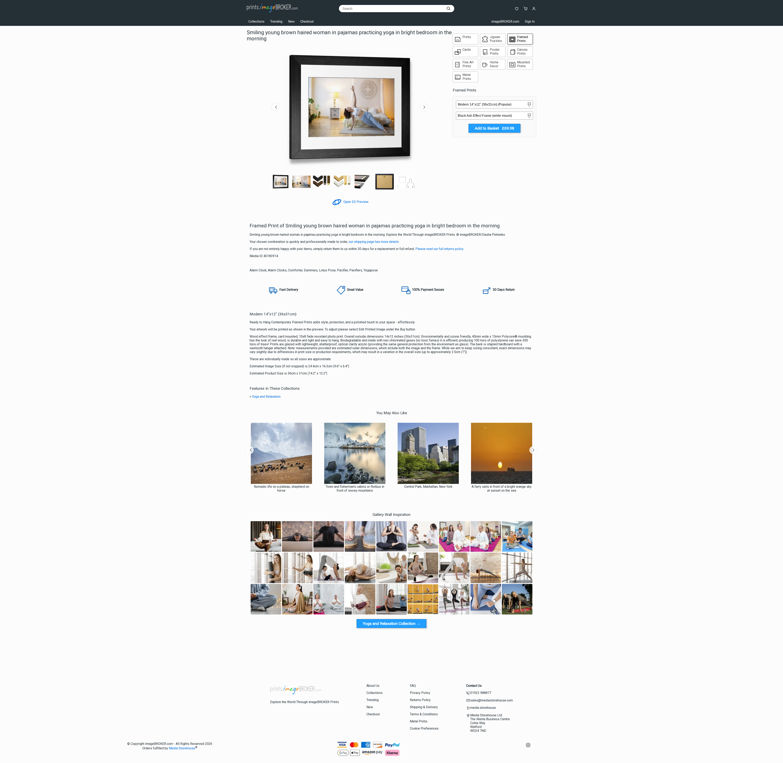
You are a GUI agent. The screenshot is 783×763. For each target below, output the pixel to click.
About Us (372, 686)
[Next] (424, 107)
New (291, 21)
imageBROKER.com (505, 21)
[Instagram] (528, 747)
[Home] (272, 13)
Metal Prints (418, 721)
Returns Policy (420, 700)
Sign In (530, 21)
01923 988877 (480, 693)
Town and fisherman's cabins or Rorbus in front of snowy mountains (355, 488)
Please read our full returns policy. (439, 249)
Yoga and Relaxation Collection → (391, 623)
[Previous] (275, 107)
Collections (256, 21)
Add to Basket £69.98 (494, 128)
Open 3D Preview (355, 202)
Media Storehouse (182, 748)
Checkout (307, 21)
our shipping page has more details (374, 242)
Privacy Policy (420, 693)
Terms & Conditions (424, 714)
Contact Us (474, 686)
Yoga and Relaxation (266, 397)
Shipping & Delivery (424, 707)
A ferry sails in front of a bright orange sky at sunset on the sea (502, 488)
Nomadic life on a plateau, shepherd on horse (281, 488)
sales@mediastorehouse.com (491, 700)
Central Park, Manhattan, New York (428, 487)
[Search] (448, 8)
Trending (276, 21)
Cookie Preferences (424, 728)
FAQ (413, 686)
